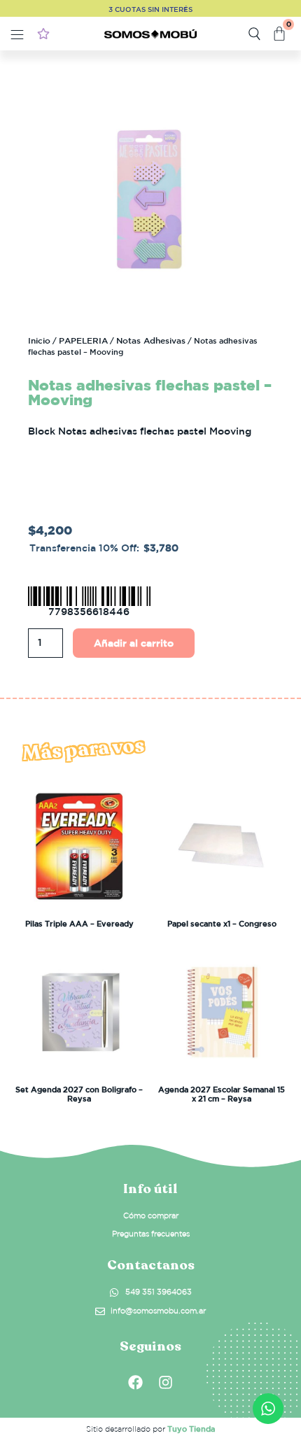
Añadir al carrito (134, 643)
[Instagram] (166, 1382)
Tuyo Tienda (191, 1428)
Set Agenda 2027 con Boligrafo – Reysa (79, 1094)
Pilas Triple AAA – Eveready (79, 923)
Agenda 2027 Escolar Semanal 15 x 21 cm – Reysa (221, 1094)
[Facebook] (135, 1382)
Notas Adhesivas (151, 340)
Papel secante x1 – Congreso (221, 923)
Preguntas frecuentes (151, 1233)
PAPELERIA (83, 340)
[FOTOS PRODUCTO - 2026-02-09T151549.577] (151, 197)
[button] (17, 35)
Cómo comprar (150, 1215)
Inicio (39, 340)
